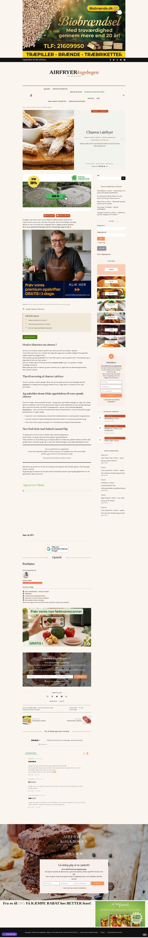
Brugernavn (101, 225)
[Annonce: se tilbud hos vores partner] (57, 192)
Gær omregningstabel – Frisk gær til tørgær (37, 591)
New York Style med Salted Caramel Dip (40, 328)
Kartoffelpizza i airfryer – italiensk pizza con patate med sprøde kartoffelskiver (111, 192)
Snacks (62, 701)
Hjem (24, 107)
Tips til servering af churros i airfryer (39, 324)
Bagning (95, 111)
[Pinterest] (62, 697)
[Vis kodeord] (101, 239)
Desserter (38, 107)
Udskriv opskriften (63, 215)
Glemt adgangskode (104, 254)
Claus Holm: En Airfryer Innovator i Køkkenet (37, 598)
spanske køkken (58, 363)
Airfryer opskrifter (30, 107)
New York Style (77, 442)
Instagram (118, 60)
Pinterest (122, 60)
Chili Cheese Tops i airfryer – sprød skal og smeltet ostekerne (112, 459)
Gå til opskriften (30, 337)
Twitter (115, 60)
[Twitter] (57, 697)
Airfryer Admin (91, 163)
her (69, 304)
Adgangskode (101, 232)
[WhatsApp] (66, 697)
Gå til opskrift (50, 215)
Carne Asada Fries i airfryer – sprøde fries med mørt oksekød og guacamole (113, 471)
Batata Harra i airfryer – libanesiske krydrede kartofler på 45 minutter (111, 202)
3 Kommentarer (109, 163)
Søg (98, 175)
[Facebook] (52, 697)
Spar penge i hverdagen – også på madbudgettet (107, 208)
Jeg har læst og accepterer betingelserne (57, 681)
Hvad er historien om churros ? (37, 320)
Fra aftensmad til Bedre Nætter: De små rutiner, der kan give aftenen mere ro (109, 197)
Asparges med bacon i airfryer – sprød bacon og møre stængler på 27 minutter (111, 213)
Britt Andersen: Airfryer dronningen (34, 600)
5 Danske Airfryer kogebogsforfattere (35, 596)
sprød (59, 225)
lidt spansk (77, 471)
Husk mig (101, 243)
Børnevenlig (53, 701)
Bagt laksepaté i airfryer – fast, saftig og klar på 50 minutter (112, 499)
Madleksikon (28, 593)
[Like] (47, 697)
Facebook (111, 60)
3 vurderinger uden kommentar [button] (71, 740)
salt (56, 440)
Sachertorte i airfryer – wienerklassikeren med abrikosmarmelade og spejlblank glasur (113, 485)
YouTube (124, 60)
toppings (26, 385)
